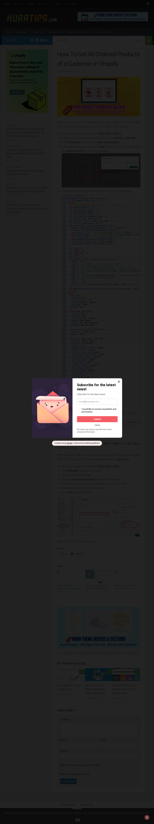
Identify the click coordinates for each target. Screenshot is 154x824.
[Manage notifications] (147, 817)
